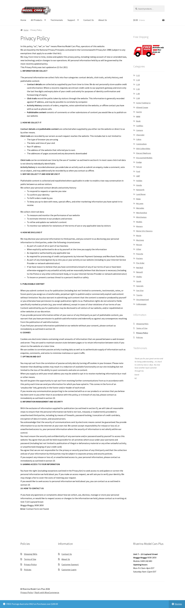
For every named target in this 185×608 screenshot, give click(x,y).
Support (71, 20)
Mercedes (140, 208)
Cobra (138, 139)
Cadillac (139, 125)
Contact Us (88, 20)
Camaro (139, 130)
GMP (138, 176)
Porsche (139, 254)
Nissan (139, 244)
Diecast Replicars (143, 153)
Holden (139, 180)
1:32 (138, 89)
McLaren (139, 203)
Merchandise (141, 212)
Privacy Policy (142, 333)
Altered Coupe (142, 107)
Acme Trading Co (143, 103)
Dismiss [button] (178, 604)
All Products (36, 20)
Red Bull (139, 267)
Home (23, 20)
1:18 (138, 80)
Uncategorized (142, 299)
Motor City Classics (144, 231)
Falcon (139, 167)
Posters (139, 258)
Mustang (140, 240)
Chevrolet (140, 135)
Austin (139, 112)
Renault (139, 272)
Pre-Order (140, 263)
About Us (102, 20)
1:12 (138, 75)
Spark (138, 281)
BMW (138, 116)
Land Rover (141, 194)
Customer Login (68, 569)
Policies (139, 337)
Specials (139, 286)
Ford (138, 171)
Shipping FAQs (142, 324)
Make (138, 199)
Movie (138, 235)
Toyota (139, 295)
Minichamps (141, 217)
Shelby (139, 276)
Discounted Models (144, 158)
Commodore (141, 144)
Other (138, 249)
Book (138, 121)
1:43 (138, 93)
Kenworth (140, 189)
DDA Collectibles (143, 148)
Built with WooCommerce (47, 592)
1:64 (138, 98)
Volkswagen (141, 304)
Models (139, 222)
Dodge (139, 162)
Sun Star (140, 290)
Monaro (139, 226)
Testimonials (57, 20)
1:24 (138, 84)
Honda (139, 185)
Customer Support (70, 564)
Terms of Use (141, 328)
